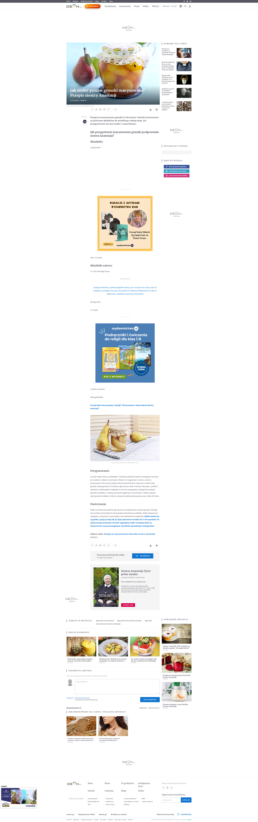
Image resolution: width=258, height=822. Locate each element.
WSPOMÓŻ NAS (186, 814)
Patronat (130, 819)
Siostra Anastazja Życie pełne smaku (136, 572)
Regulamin (76, 819)
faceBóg (104, 1)
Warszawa (166, 6)
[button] (180, 6)
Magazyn (75, 1)
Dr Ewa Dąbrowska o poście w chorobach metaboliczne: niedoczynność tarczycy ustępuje (110, 740)
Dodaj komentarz (150, 700)
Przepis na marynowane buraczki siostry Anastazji (129, 534)
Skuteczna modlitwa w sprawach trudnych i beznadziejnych (168, 51)
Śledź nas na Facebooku (177, 167)
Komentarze (125, 6)
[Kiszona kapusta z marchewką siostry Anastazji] (176, 692)
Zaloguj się (70, 698)
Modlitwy (127, 804)
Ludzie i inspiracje (147, 801)
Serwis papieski (92, 799)
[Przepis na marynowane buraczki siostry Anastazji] (176, 663)
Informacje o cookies (120, 819)
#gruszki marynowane (105, 620)
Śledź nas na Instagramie (178, 176)
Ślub (89, 804)
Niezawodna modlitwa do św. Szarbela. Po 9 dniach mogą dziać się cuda (168, 79)
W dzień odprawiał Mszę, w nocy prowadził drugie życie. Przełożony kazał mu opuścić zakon (168, 67)
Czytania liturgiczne (130, 799)
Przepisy (83, 100)
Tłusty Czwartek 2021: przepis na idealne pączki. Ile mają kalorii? (176, 647)
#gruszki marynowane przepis (129, 620)
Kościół (91, 791)
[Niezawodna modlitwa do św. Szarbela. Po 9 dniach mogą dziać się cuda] (184, 79)
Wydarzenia (110, 6)
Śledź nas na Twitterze (177, 171)
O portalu (69, 819)
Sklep (111, 1)
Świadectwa (109, 801)
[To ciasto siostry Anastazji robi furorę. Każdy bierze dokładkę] (145, 647)
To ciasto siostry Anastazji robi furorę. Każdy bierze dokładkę (144, 660)
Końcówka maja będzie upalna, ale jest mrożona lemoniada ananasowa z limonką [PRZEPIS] (81, 661)
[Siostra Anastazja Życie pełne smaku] (106, 587)
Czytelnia (109, 791)
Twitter (187, 1)
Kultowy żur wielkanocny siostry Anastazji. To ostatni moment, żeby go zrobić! (113, 661)
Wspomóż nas (145, 556)
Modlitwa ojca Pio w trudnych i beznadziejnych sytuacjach (168, 91)
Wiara (136, 6)
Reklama (110, 819)
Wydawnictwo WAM (86, 814)
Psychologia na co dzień (131, 801)
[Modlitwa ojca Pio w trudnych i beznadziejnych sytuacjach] (184, 93)
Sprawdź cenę (128, 605)
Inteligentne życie (144, 784)
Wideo (146, 6)
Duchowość (109, 799)
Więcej (155, 6)
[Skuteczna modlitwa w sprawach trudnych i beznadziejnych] (184, 53)
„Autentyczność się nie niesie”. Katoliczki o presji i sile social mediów (168, 106)
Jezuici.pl (70, 814)
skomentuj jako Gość (83, 698)
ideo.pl (189, 819)
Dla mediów (103, 819)
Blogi (97, 1)
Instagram (190, 1)
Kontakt (96, 819)
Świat (90, 783)
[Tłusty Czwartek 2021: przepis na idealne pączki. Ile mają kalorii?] (176, 634)
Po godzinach (74, 100)
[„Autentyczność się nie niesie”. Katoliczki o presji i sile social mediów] (184, 106)
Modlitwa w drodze (87, 1)
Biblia (68, 1)
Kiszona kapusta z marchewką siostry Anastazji (175, 705)
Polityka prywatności (86, 819)
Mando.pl (103, 814)
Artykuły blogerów (93, 801)
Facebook (184, 1)
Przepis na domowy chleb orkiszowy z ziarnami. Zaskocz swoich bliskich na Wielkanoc (81, 740)
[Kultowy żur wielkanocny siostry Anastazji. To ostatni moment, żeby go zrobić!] (113, 647)
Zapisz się (186, 800)
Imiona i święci (110, 804)
